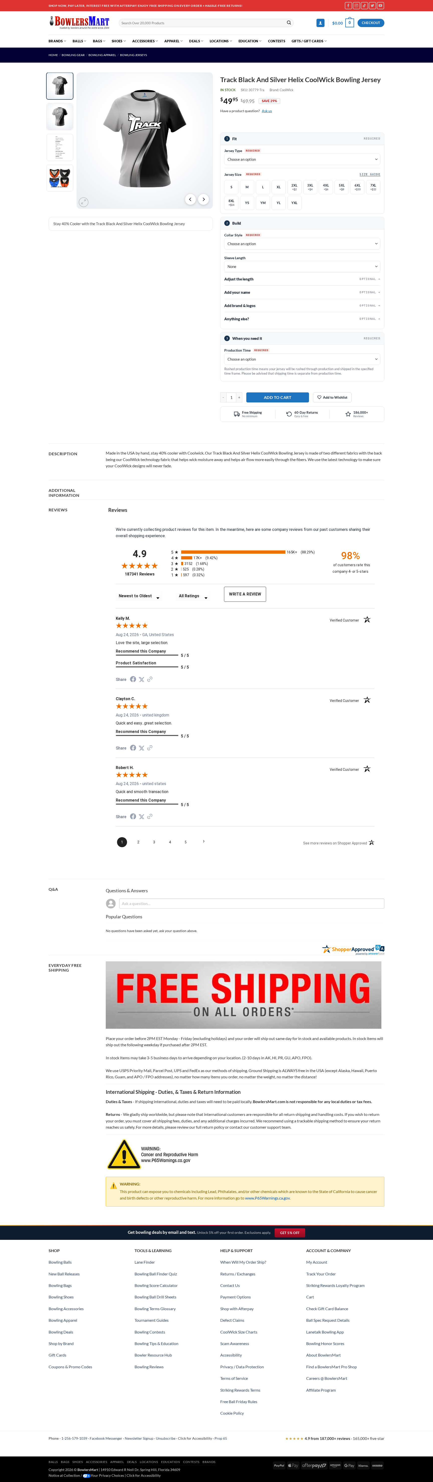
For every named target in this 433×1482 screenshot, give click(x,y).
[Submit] (289, 23)
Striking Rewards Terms (240, 1390)
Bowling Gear (73, 55)
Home (53, 55)
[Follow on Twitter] (372, 5)
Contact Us (230, 1285)
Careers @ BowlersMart (326, 1378)
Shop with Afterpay (237, 1308)
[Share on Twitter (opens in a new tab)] (142, 679)
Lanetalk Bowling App (325, 1331)
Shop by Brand (61, 1343)
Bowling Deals (61, 1331)
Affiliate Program (321, 1390)
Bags (97, 41)
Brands (56, 41)
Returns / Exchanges (237, 1273)
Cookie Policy (232, 1413)
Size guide (370, 174)
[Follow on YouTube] (380, 5)
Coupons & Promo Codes (70, 1366)
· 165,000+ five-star (334, 1438)
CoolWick (286, 90)
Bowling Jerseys (133, 55)
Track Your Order (321, 1273)
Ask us (267, 111)
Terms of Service (234, 1378)
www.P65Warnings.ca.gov (267, 1198)
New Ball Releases (64, 1273)
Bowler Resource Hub (153, 1355)
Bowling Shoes (61, 1296)
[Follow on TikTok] (364, 5)
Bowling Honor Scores (325, 1343)
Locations (219, 41)
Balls (78, 41)
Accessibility (231, 1355)
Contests (276, 41)
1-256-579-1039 (74, 1438)
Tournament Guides (152, 1320)
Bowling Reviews (149, 1366)
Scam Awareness (234, 1343)
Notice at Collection (64, 1475)
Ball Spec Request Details (328, 1320)
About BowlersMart (323, 1355)
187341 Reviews (144, 574)
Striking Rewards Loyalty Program (335, 1285)
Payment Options (235, 1296)
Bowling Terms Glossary (155, 1308)
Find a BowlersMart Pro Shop (331, 1366)
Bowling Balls (60, 1262)
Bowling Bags (60, 1285)
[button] (320, 23)
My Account (316, 1262)
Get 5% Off (292, 1234)
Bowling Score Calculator (156, 1285)
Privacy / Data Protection (242, 1366)
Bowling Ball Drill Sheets (155, 1296)
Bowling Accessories (66, 1308)
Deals (194, 41)
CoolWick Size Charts (238, 1331)
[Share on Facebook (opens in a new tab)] (133, 679)
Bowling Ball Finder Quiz (156, 1273)
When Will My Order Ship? (243, 1262)
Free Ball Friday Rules (238, 1401)
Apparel (171, 41)
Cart (310, 1296)
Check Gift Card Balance (327, 1308)
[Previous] (190, 199)
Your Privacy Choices (107, 1475)
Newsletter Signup (139, 1438)
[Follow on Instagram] (356, 5)
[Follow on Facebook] (348, 5)
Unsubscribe (165, 1438)
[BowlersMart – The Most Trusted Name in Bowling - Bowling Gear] (80, 23)
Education (248, 41)
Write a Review (245, 594)
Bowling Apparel (102, 55)
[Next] (203, 199)
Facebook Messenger (106, 1438)
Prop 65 (220, 1438)
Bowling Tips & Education (156, 1343)
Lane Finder (145, 1262)
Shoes (117, 41)
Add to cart (277, 397)
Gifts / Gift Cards (307, 41)
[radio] (247, 552)
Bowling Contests (150, 1331)
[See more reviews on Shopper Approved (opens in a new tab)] (150, 679)
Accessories (143, 41)
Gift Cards (57, 1355)
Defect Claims (232, 1320)
